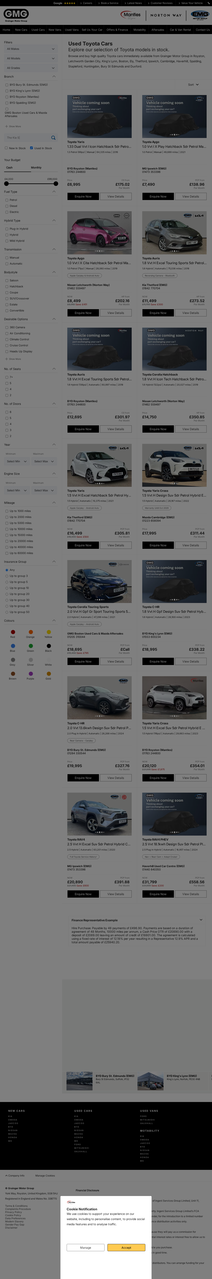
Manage (85, 1247)
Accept (126, 1247)
